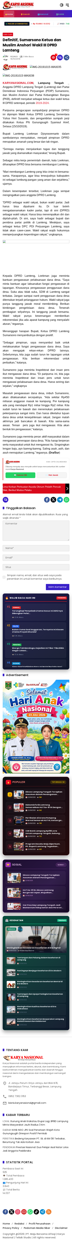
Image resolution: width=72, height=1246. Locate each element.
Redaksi (19, 1223)
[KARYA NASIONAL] (18, 5)
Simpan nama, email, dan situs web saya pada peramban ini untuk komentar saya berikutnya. (34, 577)
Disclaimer (61, 1228)
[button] (62, 5)
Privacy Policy (11, 1228)
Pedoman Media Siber (37, 1228)
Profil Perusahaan (39, 1223)
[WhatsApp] (66, 500)
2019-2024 (42, 103)
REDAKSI (14, 57)
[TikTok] (36, 1211)
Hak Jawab (52, 475)
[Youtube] (24, 1211)
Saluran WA (20, 475)
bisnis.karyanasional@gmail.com (27, 1103)
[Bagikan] (66, 57)
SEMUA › (61, 865)
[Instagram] (17, 1211)
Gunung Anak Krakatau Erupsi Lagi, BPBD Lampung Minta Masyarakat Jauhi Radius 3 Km (35, 1123)
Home (6, 1223)
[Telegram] (60, 500)
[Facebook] (47, 500)
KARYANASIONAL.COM (18, 83)
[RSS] (48, 1211)
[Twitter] (53, 500)
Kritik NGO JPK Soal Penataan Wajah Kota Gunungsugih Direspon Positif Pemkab (31, 1131)
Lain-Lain (8, 34)
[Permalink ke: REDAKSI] (6, 58)
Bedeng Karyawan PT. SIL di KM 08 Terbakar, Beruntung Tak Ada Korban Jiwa (34, 1140)
